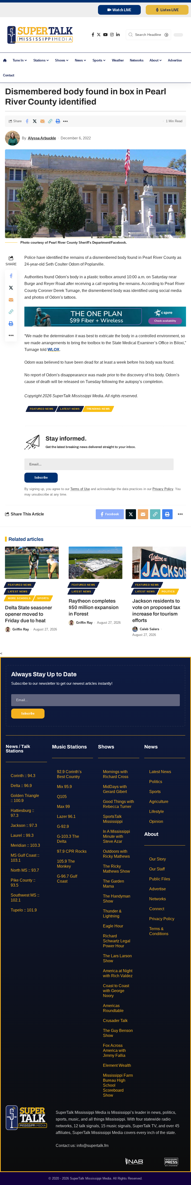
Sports (43, 598)
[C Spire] (105, 316)
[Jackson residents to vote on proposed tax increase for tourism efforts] (159, 563)
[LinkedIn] (118, 34)
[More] (65, 121)
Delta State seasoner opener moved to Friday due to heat (28, 614)
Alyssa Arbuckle (42, 138)
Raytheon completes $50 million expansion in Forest (94, 607)
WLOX (53, 349)
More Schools (19, 598)
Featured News (41, 408)
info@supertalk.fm (92, 1145)
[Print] (57, 121)
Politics (168, 591)
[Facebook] (93, 34)
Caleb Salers (149, 629)
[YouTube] (105, 34)
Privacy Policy (162, 489)
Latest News (70, 408)
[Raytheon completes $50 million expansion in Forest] (95, 563)
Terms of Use (80, 489)
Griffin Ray (20, 629)
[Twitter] (99, 34)
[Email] (42, 121)
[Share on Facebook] (26, 121)
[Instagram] (112, 34)
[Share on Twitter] (34, 121)
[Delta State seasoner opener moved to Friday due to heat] (32, 563)
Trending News (98, 408)
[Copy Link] (50, 121)
